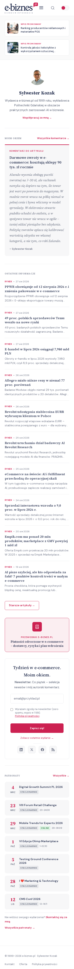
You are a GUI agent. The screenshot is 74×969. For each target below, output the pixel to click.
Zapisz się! (37, 728)
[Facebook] (42, 749)
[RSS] (53, 749)
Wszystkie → (61, 775)
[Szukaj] (52, 8)
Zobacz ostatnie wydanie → (37, 738)
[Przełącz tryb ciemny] (65, 8)
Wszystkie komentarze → (53, 138)
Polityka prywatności (27, 716)
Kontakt (9, 964)
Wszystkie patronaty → (20, 927)
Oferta (23, 964)
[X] (32, 749)
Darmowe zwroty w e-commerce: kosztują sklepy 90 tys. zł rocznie (35, 162)
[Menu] (41, 8)
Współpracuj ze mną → (37, 117)
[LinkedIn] (21, 749)
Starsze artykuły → (22, 605)
